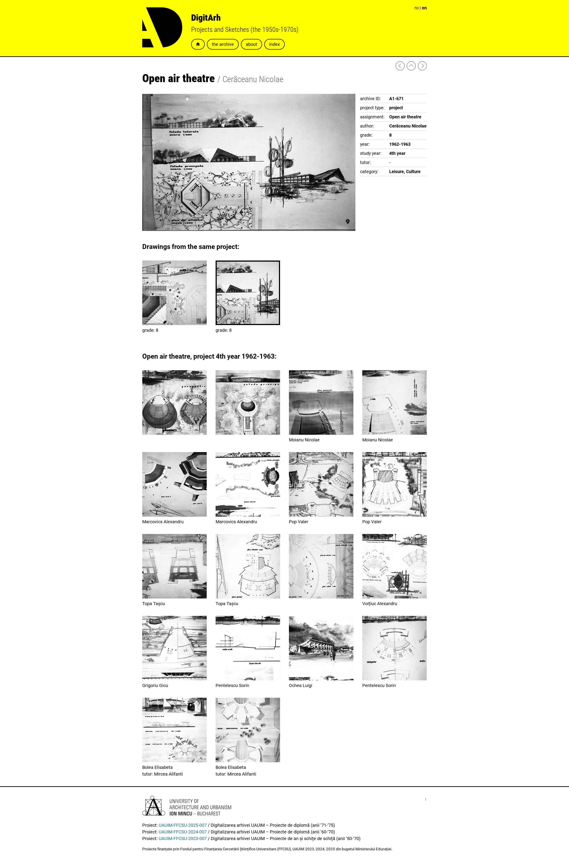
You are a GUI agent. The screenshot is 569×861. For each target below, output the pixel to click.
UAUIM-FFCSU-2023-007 (183, 838)
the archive (223, 44)
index (274, 44)
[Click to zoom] (248, 229)
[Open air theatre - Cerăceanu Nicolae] (400, 66)
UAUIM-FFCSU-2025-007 (183, 825)
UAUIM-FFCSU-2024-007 (183, 832)
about (251, 44)
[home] (411, 66)
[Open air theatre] (422, 66)
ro (417, 7)
